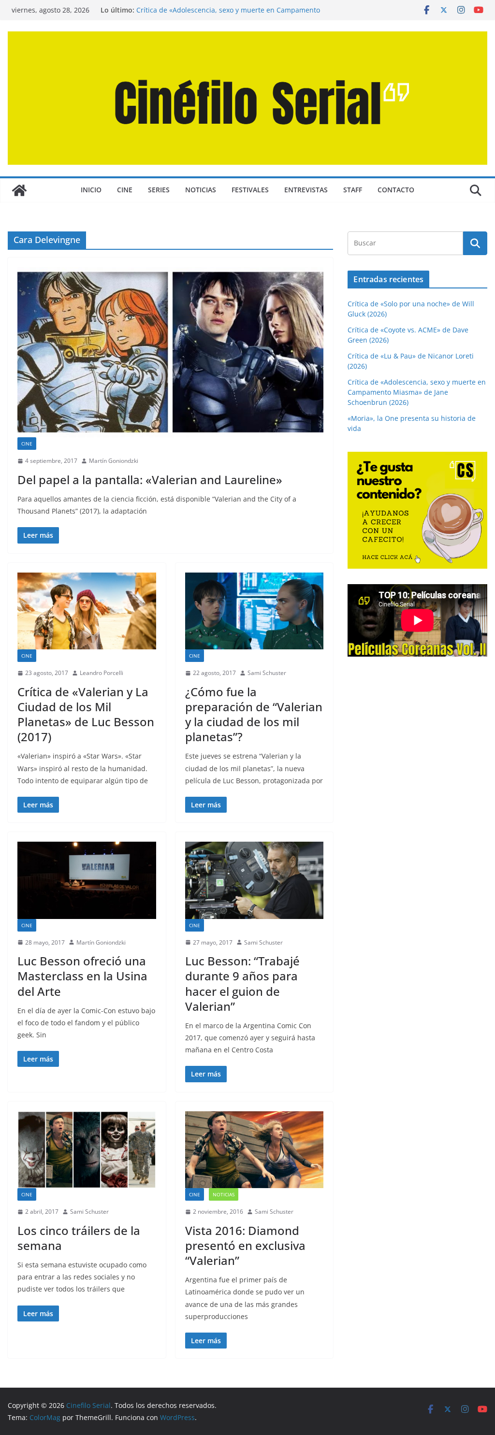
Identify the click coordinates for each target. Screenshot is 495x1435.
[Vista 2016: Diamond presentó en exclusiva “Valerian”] (254, 1149)
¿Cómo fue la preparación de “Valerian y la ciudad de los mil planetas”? (253, 714)
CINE (124, 189)
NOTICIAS (200, 189)
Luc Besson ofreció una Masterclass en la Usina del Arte (82, 976)
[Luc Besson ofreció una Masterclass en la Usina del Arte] (86, 880)
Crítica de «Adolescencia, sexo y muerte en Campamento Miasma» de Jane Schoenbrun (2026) (228, 14)
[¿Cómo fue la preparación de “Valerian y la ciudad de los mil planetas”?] (254, 611)
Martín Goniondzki (113, 461)
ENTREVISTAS (306, 189)
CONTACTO (396, 189)
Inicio (91, 189)
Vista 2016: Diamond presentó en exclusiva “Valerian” (245, 1245)
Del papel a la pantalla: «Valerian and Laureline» (149, 480)
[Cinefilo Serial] (19, 190)
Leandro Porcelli (101, 673)
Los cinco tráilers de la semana (78, 1237)
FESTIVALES (250, 189)
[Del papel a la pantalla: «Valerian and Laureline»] (170, 352)
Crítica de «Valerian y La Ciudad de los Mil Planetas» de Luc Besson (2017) (85, 714)
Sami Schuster (267, 673)
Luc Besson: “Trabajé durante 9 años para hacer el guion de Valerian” (242, 983)
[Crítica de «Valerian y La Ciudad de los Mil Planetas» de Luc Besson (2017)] (86, 611)
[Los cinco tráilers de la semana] (86, 1149)
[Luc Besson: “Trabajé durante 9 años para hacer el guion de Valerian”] (254, 880)
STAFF (352, 189)
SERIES (159, 189)
